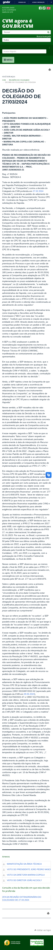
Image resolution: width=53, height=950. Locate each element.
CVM (4, 80)
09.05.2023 (29, 694)
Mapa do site (7, 12)
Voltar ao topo (44, 930)
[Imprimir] (48, 913)
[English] (48, 8)
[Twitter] (44, 8)
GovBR (6, 2)
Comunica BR (22, 2)
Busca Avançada (44, 36)
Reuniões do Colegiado (19, 80)
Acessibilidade (8, 8)
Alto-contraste (9, 10)
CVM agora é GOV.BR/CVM (17, 23)
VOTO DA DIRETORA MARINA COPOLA (26, 875)
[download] (4, 864)
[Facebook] (40, 8)
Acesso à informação (38, 2)
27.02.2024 (38, 191)
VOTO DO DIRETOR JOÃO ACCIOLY (24, 880)
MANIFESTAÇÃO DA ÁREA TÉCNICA (24, 864)
